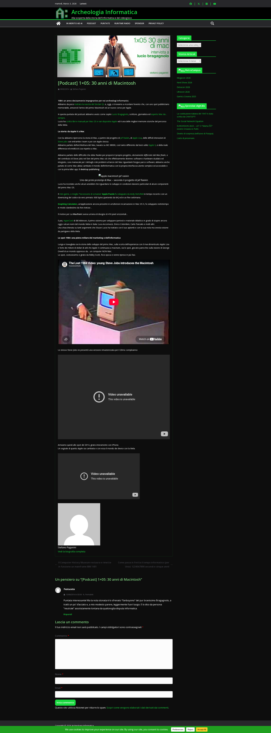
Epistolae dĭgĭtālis (195, 105)
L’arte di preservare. (186, 138)
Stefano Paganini (79, 89)
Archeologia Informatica (104, 12)
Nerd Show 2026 (184, 82)
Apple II (152, 145)
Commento (62, 635)
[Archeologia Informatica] (58, 23)
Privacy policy (156, 23)
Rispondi (68, 614)
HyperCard (68, 220)
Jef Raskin (124, 138)
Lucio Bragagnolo (120, 114)
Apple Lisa (137, 138)
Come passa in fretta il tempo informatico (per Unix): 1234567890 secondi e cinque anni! (143, 564)
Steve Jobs (62, 141)
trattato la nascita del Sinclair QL (89, 104)
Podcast (91, 23)
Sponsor (139, 23)
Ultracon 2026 (183, 91)
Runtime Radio (122, 23)
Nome (59, 674)
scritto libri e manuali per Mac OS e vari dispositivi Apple (91, 121)
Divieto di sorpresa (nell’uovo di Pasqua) (195, 133)
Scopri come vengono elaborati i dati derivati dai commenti (137, 707)
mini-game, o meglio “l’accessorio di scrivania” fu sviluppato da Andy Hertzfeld (101, 194)
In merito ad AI (74, 23)
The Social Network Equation (190, 121)
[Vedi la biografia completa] (87, 551)
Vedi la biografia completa (71, 551)
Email (58, 687)
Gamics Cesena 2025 (186, 96)
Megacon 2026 (184, 78)
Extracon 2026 (183, 87)
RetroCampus (193, 70)
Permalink (89, 594)
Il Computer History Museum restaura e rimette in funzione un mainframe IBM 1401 (84, 564)
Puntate (105, 23)
